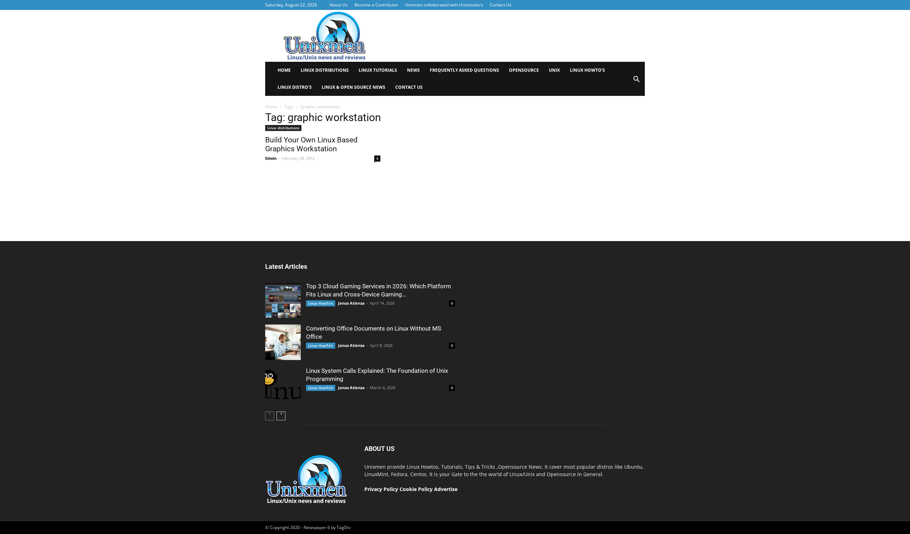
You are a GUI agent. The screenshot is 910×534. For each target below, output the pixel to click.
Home (284, 70)
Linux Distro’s (295, 87)
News (413, 70)
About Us (339, 5)
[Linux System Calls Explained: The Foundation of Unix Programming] (283, 384)
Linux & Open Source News (353, 87)
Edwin (271, 158)
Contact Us (501, 5)
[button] (636, 81)
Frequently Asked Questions (464, 70)
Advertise (445, 489)
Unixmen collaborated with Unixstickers (444, 5)
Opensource (524, 70)
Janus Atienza (351, 303)
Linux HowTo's (320, 303)
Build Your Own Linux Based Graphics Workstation (311, 144)
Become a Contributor (376, 5)
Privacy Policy (381, 489)
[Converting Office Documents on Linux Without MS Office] (283, 342)
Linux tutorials (378, 70)
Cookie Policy (417, 489)
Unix (554, 70)
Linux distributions (325, 70)
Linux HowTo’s (587, 70)
